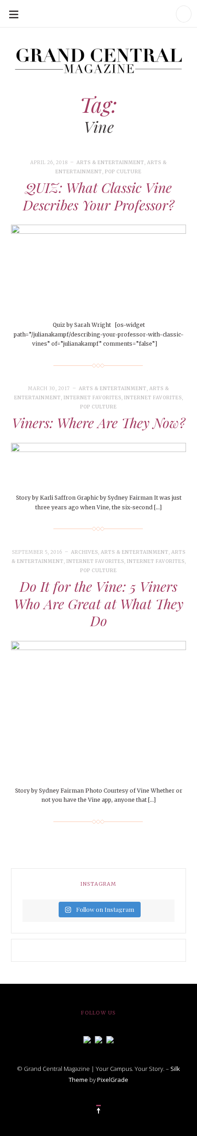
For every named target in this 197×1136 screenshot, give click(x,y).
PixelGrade (112, 1079)
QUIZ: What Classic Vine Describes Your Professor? (98, 196)
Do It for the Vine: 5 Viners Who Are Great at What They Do (98, 603)
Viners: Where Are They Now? (98, 423)
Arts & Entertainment (110, 162)
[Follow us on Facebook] (87, 1038)
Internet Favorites (92, 398)
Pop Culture (123, 172)
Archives (84, 552)
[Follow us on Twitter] (98, 1038)
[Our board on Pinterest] (109, 1038)
